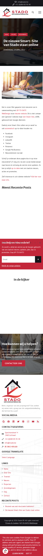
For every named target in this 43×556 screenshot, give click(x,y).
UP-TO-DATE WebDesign (29, 523)
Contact (7, 495)
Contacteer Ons (13, 363)
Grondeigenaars (10, 488)
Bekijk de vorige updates (11, 266)
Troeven (7, 476)
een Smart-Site (28, 117)
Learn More (18, 553)
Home (6, 34)
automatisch (9, 128)
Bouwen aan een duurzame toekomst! (19, 506)
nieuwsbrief (22, 34)
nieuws (13, 34)
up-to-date (15, 168)
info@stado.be (10, 443)
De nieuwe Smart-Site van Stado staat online (22, 510)
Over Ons (7, 473)
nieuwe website (21, 113)
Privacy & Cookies (12, 523)
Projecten (7, 484)
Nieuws (6, 480)
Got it (29, 553)
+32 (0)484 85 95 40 (12, 439)
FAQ (5, 492)
